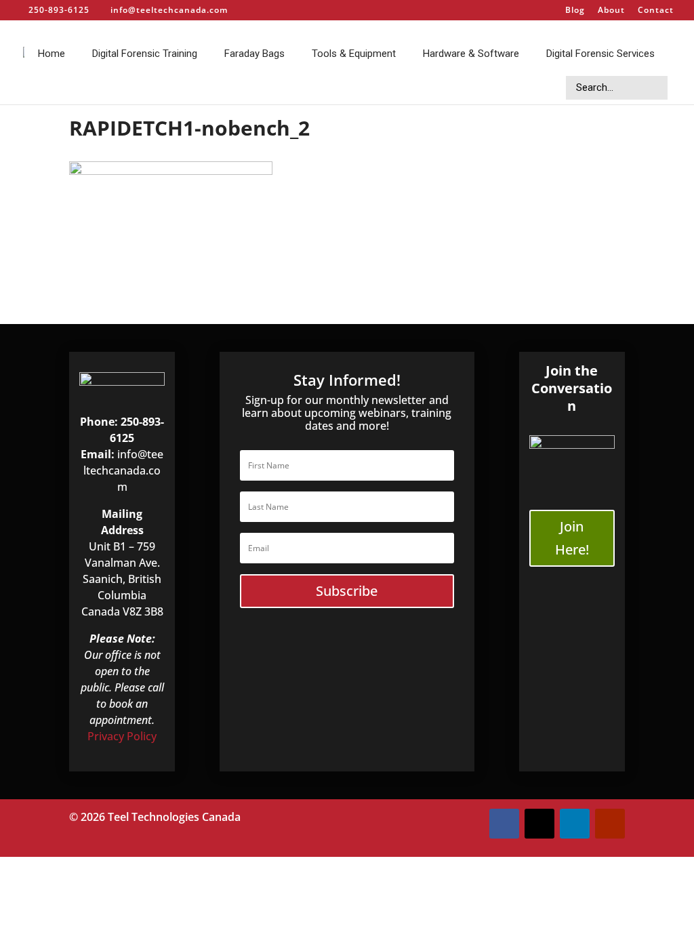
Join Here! (572, 538)
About (611, 11)
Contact (656, 11)
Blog (575, 11)
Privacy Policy (122, 736)
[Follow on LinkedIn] (575, 824)
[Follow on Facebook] (504, 824)
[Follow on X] (539, 824)
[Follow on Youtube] (610, 824)
